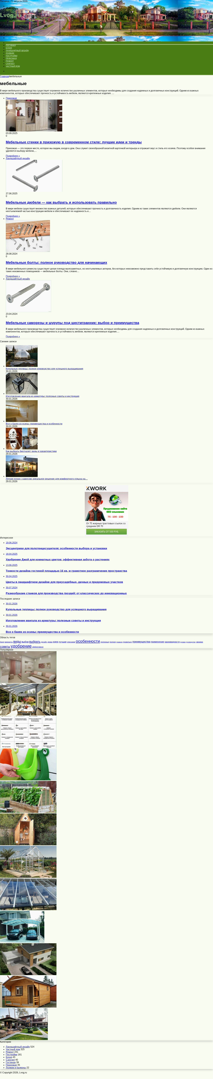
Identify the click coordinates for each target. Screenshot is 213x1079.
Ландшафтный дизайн (17, 51)
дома (50, 642)
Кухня (9, 48)
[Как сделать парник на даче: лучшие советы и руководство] (28, 812)
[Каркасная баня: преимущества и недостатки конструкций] (28, 1007)
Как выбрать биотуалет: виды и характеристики (31, 451)
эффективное (37, 647)
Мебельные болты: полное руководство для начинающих (56, 262)
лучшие (63, 642)
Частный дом (13, 66)
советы (5, 646)
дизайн (44, 642)
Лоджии (10, 53)
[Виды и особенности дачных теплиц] (28, 877)
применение (157, 642)
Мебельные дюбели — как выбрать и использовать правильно (61, 202)
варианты (9, 642)
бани (2, 642)
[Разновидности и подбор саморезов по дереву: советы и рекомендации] (28, 747)
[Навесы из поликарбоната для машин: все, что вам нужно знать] (22, 942)
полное (113, 642)
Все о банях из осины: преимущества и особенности (34, 424)
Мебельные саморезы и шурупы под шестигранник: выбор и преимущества (72, 323)
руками (183, 642)
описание (71, 642)
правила (119, 642)
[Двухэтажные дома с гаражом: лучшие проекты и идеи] (28, 974)
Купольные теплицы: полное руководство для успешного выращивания (44, 368)
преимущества (141, 641)
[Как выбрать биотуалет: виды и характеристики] (22, 448)
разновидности (172, 642)
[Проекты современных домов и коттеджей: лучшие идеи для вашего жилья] (24, 1039)
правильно (127, 642)
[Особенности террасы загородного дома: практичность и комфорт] (28, 714)
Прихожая (11, 58)
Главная (4, 76)
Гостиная (11, 45)
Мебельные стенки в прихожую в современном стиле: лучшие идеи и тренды (74, 142)
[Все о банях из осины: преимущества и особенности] (22, 421)
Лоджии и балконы (16, 1067)
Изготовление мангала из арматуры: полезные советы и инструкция (42, 396)
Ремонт (10, 61)
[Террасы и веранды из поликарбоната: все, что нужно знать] (28, 909)
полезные (105, 642)
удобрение (21, 646)
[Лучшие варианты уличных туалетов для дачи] (28, 844)
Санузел (10, 64)
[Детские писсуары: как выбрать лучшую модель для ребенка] (28, 779)
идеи (55, 641)
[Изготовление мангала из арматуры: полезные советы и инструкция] (22, 393)
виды (17, 641)
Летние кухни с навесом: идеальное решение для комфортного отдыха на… (47, 479)
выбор (25, 641)
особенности (88, 641)
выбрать (34, 641)
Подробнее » (13, 156)
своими (199, 642)
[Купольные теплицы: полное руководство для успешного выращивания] (22, 366)
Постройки (11, 56)
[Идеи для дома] (12, 27)
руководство (190, 642)
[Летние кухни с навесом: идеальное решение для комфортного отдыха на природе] (22, 476)
